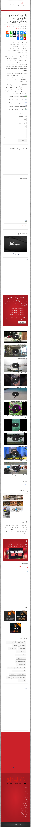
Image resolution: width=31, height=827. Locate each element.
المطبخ (23, 671)
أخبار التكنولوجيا (21, 655)
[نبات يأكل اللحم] (15, 453)
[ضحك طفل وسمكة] (15, 439)
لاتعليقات (17, 28)
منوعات (15, 671)
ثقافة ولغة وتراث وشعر (19, 677)
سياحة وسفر (13, 648)
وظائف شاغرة (21, 674)
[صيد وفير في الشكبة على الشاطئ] (15, 394)
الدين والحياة (11, 642)
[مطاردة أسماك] (15, 425)
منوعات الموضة (21, 661)
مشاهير (12, 674)
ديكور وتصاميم (21, 651)
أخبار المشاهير (9, 26)
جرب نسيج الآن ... (15, 767)
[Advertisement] (15, 200)
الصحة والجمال (21, 664)
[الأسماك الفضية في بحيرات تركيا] (15, 468)
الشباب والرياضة (21, 667)
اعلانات (15, 645)
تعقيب (25, 113)
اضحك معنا (22, 648)
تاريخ (9, 677)
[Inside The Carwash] (15, 351)
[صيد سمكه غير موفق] (15, 380)
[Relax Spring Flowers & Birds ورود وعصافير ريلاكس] (15, 408)
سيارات (11, 667)
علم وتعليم (22, 680)
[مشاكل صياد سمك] (15, 365)
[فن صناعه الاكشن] (15, 337)
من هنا (21, 322)
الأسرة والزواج (21, 642)
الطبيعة (23, 645)
